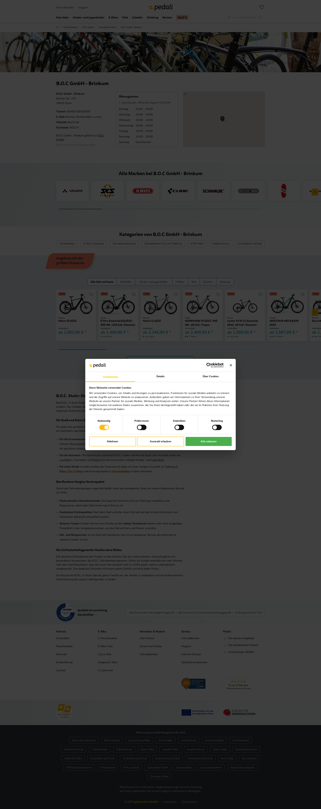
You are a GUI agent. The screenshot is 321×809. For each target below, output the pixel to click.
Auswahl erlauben (160, 441)
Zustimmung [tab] (110, 376)
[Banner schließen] (231, 365)
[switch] (141, 427)
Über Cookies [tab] (211, 376)
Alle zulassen (208, 441)
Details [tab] (160, 376)
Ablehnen (112, 441)
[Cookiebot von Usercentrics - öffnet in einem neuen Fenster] (209, 365)
